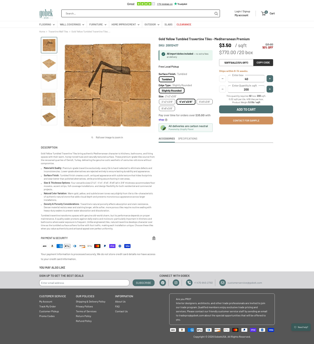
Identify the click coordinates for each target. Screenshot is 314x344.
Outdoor (150, 24)
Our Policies (85, 296)
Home (42, 31)
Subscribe (143, 282)
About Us (120, 301)
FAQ (117, 306)
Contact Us (121, 311)
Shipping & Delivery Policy (90, 301)
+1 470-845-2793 (203, 282)
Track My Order (47, 306)
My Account (45, 301)
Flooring (45, 24)
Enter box (238, 75)
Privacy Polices (84, 306)
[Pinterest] (162, 282)
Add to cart (246, 109)
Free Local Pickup (169, 66)
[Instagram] (176, 282)
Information (124, 296)
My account (241, 15)
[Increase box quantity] (270, 78)
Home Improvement (124, 24)
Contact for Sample (246, 120)
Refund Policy (84, 320)
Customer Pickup (49, 311)
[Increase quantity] (270, 89)
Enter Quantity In (244, 85)
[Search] (216, 13)
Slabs (168, 24)
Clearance (184, 24)
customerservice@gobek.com (244, 282)
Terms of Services (86, 311)
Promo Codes (47, 316)
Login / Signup (242, 11)
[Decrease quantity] (222, 89)
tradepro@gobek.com (191, 315)
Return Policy (83, 316)
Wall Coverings (70, 24)
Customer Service (52, 296)
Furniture (96, 24)
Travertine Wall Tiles (58, 31)
